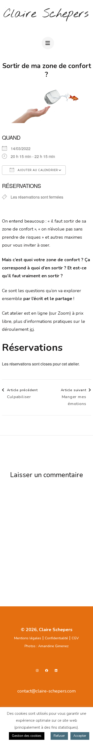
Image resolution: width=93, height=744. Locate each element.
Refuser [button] (59, 736)
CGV (75, 638)
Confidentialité (56, 638)
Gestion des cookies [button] (26, 736)
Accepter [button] (79, 736)
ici (32, 329)
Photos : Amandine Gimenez (46, 646)
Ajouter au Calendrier (37, 170)
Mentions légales (27, 638)
